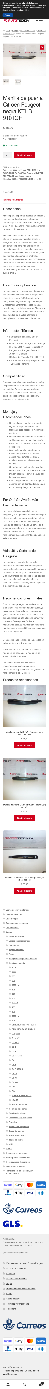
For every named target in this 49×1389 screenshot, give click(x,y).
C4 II (14, 1064)
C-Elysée (16, 1033)
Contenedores (12, 927)
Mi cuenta (8, 1384)
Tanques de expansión (19, 1126)
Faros (11, 954)
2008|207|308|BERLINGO (22, 179)
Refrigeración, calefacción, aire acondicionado (20, 1172)
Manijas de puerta (27, 30)
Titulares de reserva (18, 1135)
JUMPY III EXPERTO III (21, 1095)
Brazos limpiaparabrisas (19, 940)
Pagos (9, 1283)
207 (20, 170)
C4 (13, 1060)
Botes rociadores (16, 936)
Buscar (24, 1384)
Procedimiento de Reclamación (21, 1288)
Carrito (38, 1382)
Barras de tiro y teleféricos (17, 909)
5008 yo (15, 1016)
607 (13, 1020)
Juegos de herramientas (16, 1153)
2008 (15, 170)
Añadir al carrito (24, 155)
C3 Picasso (17, 1055)
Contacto (10, 1273)
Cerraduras (14, 945)
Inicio (8, 30)
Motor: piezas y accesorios (18, 1157)
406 (13, 1007)
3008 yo (15, 985)
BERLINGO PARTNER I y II (23, 1029)
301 (13, 989)
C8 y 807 (15, 1082)
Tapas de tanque (16, 1131)
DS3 (13, 1086)
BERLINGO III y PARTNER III (24, 1024)
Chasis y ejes (12, 918)
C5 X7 (14, 1077)
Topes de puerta (16, 1139)
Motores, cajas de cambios (18, 1162)
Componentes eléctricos (17, 923)
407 (13, 1011)
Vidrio (11, 1144)
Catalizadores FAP (14, 914)
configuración (22, 10)
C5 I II (14, 1073)
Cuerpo (15, 30)
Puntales (13, 1122)
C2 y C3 (15, 1042)
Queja (9, 1293)
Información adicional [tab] (13, 199)
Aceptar (8, 15)
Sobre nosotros (13, 1298)
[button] (42, 47)
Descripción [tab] (8, 191)
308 (24, 170)
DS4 (13, 1091)
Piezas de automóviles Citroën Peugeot (24, 1263)
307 (13, 994)
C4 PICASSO (20, 173)
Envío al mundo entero (16, 1278)
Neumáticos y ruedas (15, 1166)
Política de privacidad (16, 1268)
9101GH (37, 179)
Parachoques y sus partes (20, 1117)
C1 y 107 (15, 1038)
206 (13, 976)
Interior (9, 1148)
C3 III (14, 1051)
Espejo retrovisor (16, 949)
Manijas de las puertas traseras (23, 958)
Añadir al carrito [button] (24, 745)
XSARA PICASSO (19, 1104)
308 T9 (15, 1002)
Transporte (11, 1308)
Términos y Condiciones (17, 1303)
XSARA (15, 1100)
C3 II (14, 1047)
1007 (14, 967)
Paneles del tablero (17, 1113)
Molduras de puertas (18, 1108)
